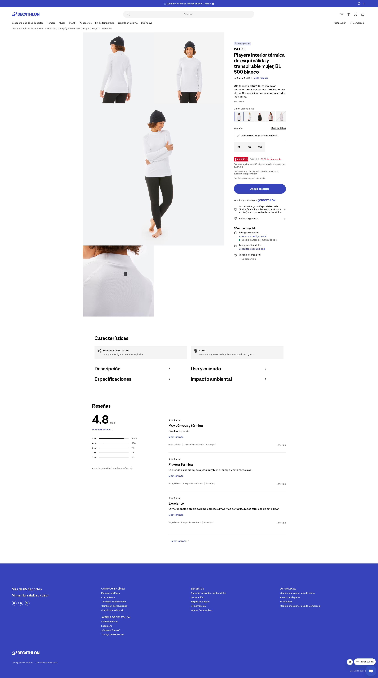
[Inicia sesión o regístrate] (355, 14)
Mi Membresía (357, 23)
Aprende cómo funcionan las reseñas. (110, 468)
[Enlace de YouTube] (20, 603)
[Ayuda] (348, 14)
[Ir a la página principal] (26, 14)
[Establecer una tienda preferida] (341, 14)
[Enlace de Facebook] (14, 603)
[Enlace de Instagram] (27, 603)
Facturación (340, 23)
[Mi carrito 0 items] (362, 14)
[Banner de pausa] (359, 3)
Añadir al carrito (259, 188)
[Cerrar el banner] (363, 3)
